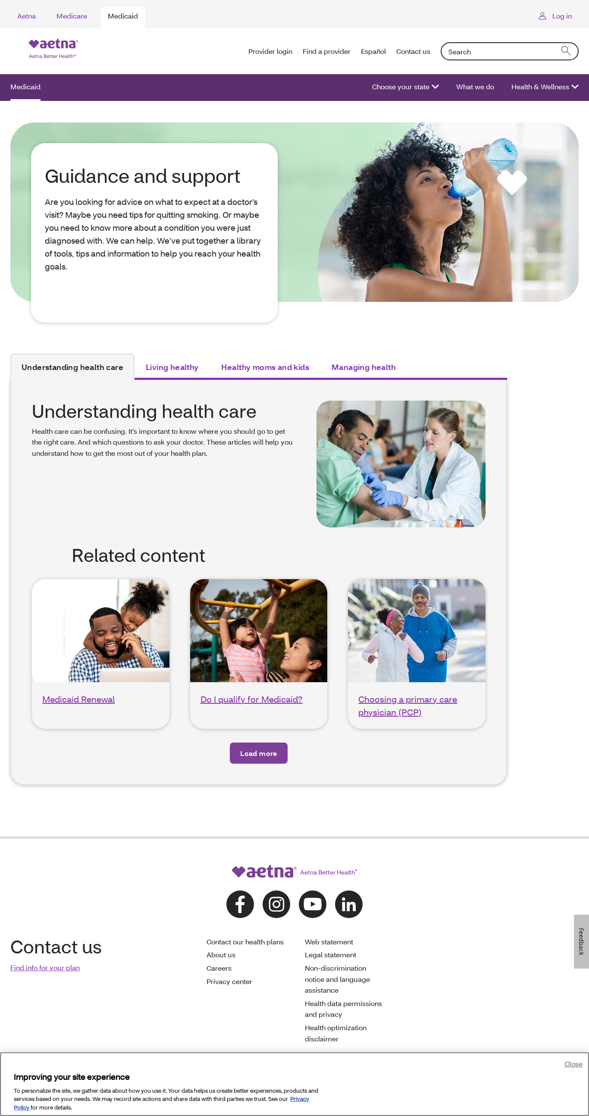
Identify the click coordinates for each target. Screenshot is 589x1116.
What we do (475, 86)
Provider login (270, 51)
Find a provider (327, 51)
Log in (562, 15)
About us (221, 954)
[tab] (72, 367)
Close (573, 1063)
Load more (258, 753)
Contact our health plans (245, 941)
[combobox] (510, 51)
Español (373, 51)
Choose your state (400, 86)
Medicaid (123, 15)
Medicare (71, 15)
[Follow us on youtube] (312, 904)
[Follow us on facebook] (240, 904)
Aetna (26, 15)
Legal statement (330, 954)
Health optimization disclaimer (336, 1033)
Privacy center (229, 981)
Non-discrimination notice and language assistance (337, 978)
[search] (567, 51)
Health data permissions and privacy (343, 1009)
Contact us (413, 51)
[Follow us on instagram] (276, 904)
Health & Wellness (540, 86)
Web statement (329, 941)
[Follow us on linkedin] (349, 904)
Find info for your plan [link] (45, 967)
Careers (219, 967)
